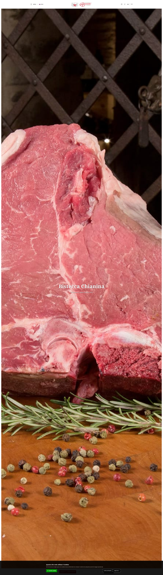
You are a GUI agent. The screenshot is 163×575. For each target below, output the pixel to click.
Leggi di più (116, 570)
